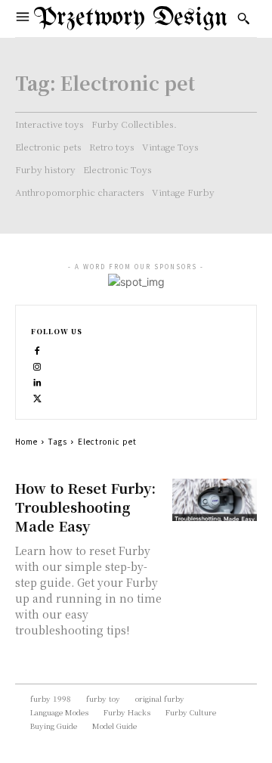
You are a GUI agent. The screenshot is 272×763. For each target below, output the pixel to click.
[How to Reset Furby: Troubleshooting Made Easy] (214, 500)
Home (26, 441)
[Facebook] (37, 349)
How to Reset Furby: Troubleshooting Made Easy (85, 506)
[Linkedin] (37, 380)
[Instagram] (37, 364)
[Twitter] (37, 396)
